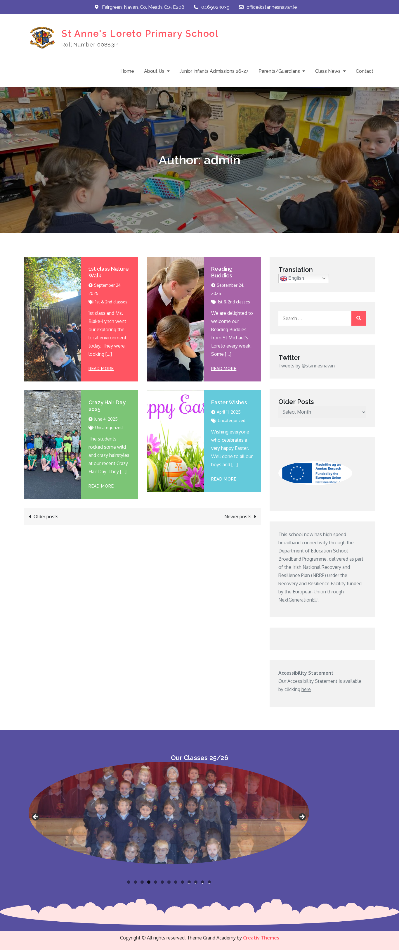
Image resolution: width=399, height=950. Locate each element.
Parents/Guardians (279, 71)
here (306, 689)
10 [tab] (189, 882)
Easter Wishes (229, 402)
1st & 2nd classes (111, 301)
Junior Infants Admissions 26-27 (214, 71)
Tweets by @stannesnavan (306, 366)
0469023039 (215, 7)
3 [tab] (142, 882)
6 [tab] (162, 882)
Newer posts (237, 516)
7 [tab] (169, 882)
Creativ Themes (261, 938)
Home (127, 71)
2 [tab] (135, 882)
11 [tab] (196, 882)
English (295, 278)
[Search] (358, 318)
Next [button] (301, 817)
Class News (328, 71)
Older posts (46, 516)
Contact (364, 71)
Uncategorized (109, 427)
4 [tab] (148, 882)
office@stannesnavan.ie (272, 7)
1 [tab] (128, 882)
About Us (154, 71)
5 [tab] (155, 882)
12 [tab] (202, 882)
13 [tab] (209, 882)
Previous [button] (36, 817)
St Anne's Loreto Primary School (140, 33)
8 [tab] (175, 882)
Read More (101, 368)
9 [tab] (182, 882)
